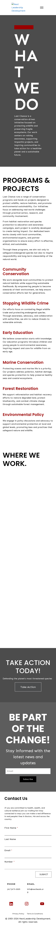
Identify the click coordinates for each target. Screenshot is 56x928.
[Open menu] (41, 7)
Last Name (10, 839)
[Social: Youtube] (42, 903)
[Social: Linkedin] (11, 903)
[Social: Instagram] (26, 903)
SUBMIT (43, 874)
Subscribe (28, 779)
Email (8, 850)
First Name (11, 828)
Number (9, 861)
